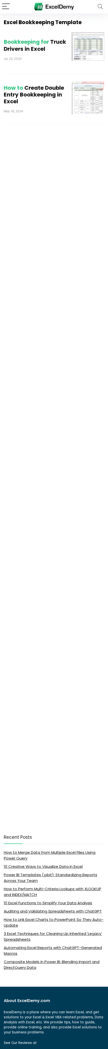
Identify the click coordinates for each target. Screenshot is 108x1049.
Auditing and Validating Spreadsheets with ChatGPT (53, 911)
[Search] (100, 6)
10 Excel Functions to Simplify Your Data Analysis (48, 903)
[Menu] (6, 6)
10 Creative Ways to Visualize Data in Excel (43, 866)
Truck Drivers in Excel (35, 45)
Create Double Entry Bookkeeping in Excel (34, 94)
